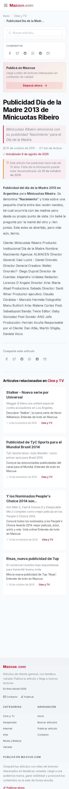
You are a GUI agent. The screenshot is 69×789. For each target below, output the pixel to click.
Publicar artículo (47, 728)
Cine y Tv (8, 715)
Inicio (6, 15)
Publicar (29, 696)
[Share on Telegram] (40, 53)
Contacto (12, 696)
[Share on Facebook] (9, 53)
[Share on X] (17, 53)
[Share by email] (48, 53)
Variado (7, 746)
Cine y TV (20, 15)
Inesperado (10, 722)
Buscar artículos (47, 722)
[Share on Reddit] (25, 53)
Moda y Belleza (12, 740)
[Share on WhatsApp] (32, 53)
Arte (5, 734)
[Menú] (5, 5)
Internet (7, 728)
